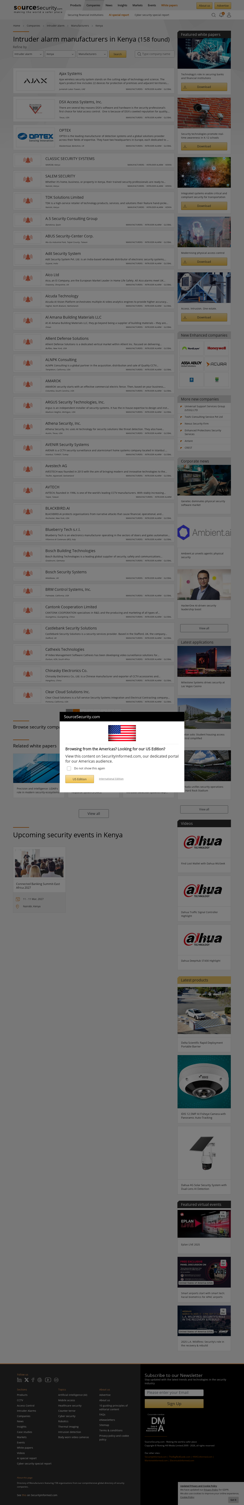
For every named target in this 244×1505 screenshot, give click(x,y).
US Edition (80, 779)
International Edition (111, 778)
